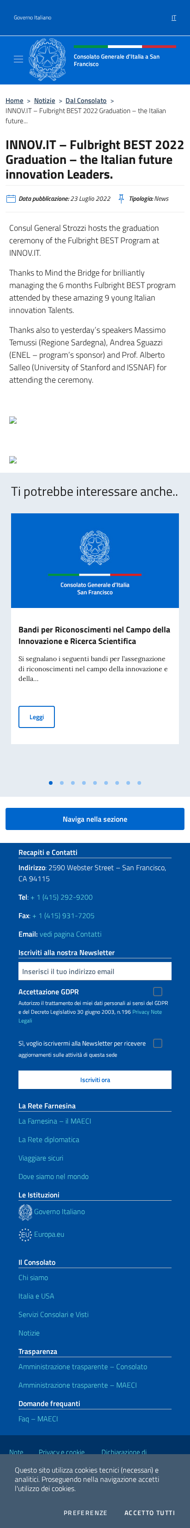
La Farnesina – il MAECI (54, 1120)
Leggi (42, 716)
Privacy (140, 1011)
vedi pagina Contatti (70, 933)
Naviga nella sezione (95, 818)
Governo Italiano (32, 17)
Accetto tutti (150, 1513)
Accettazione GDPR (48, 991)
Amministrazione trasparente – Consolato (82, 1366)
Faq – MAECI (38, 1418)
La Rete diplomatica (48, 1139)
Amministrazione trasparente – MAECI (77, 1384)
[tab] (51, 783)
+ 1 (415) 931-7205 (63, 915)
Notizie (44, 100)
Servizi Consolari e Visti (53, 1314)
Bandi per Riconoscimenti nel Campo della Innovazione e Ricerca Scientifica (94, 635)
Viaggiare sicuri (40, 1157)
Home (15, 100)
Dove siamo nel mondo (53, 1176)
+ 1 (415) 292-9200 (61, 896)
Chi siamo (33, 1277)
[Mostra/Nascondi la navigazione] (18, 59)
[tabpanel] (95, 644)
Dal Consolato (86, 100)
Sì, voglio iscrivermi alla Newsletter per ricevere (82, 1043)
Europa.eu (48, 1233)
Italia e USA (36, 1295)
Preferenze (86, 1513)
